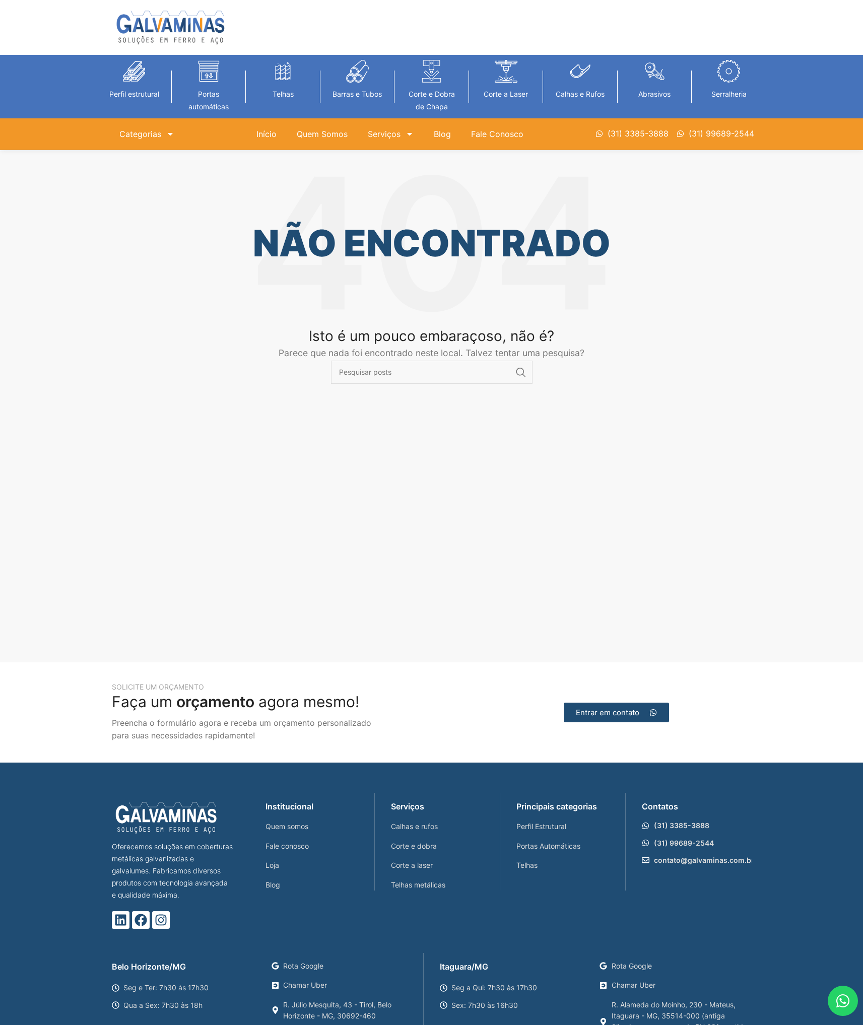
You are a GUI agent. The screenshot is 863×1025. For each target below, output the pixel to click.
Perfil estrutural (134, 94)
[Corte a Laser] (506, 71)
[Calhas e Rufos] (580, 71)
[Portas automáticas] (208, 71)
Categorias (140, 134)
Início (266, 134)
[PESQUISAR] (521, 372)
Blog (442, 134)
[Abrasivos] (654, 71)
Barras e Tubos (357, 94)
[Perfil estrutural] (134, 71)
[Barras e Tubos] (357, 71)
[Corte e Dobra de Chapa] (431, 71)
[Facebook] (141, 920)
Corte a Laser (506, 94)
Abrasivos (654, 94)
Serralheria (729, 94)
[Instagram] (161, 920)
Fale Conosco (497, 134)
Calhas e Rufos (580, 94)
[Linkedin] (120, 920)
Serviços (384, 134)
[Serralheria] (728, 71)
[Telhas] (283, 71)
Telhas (283, 94)
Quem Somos (322, 134)
